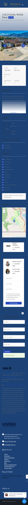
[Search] (21, 5)
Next (23, 45)
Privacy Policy (8, 468)
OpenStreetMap (18, 236)
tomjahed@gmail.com (10, 445)
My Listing (7, 456)
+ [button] (4, 209)
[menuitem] (21, 5)
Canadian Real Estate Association (10, 377)
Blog (5, 463)
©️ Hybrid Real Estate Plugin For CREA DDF (13, 385)
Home (6, 454)
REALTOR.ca (7, 373)
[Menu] (25, 4)
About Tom (7, 461)
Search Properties (9, 458)
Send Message (13, 303)
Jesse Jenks (16, 269)
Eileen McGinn (17, 261)
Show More (13, 112)
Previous (5, 45)
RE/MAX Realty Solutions (15, 243)
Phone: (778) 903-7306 (10, 441)
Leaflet (12, 236)
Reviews (6, 459)
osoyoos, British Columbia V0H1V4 (13, 20)
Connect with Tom (9, 466)
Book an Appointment (10, 465)
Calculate (7, 351)
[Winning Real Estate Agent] (11, 5)
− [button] (4, 212)
